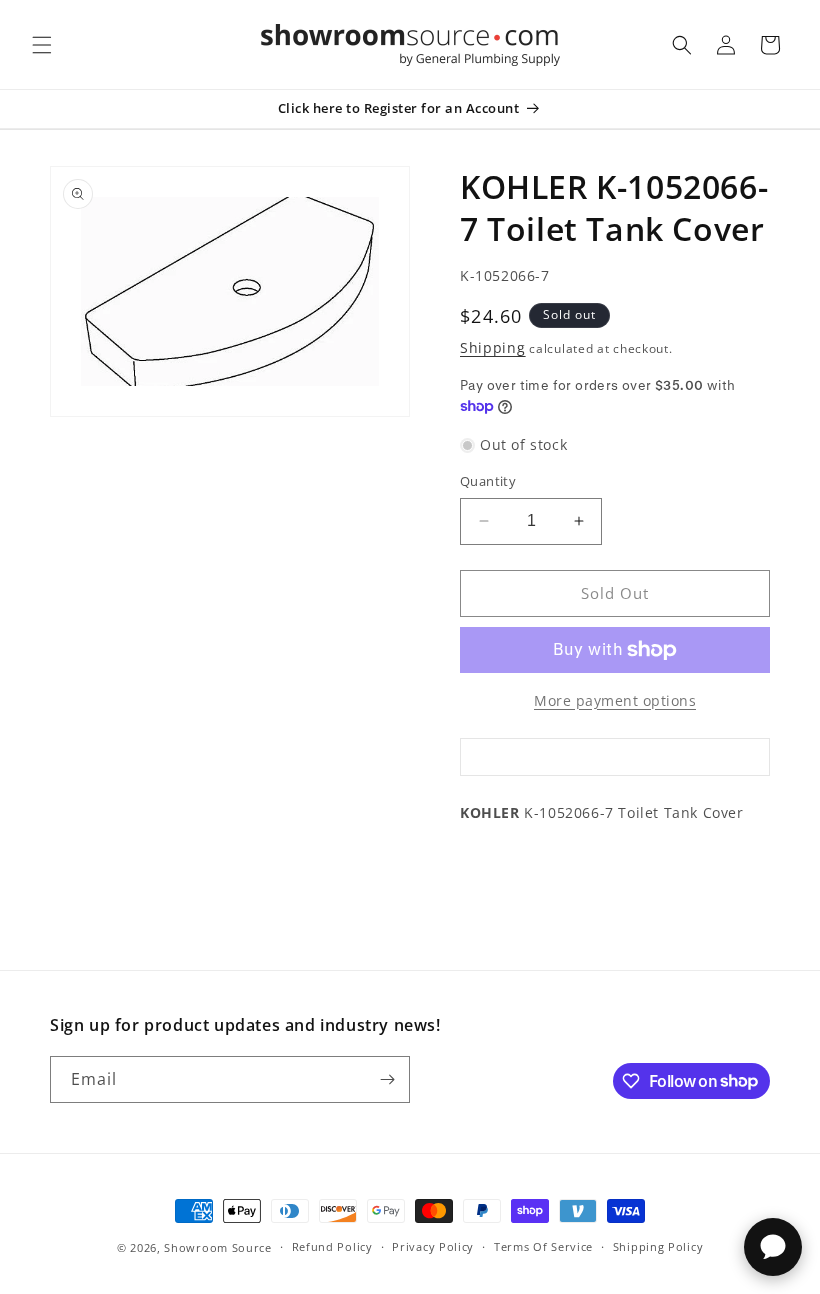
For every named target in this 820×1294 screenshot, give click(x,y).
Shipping (493, 347)
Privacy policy (433, 1246)
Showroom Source (218, 1247)
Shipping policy (658, 1246)
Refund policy (332, 1246)
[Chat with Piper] (773, 1247)
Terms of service (543, 1246)
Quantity (488, 481)
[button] (42, 45)
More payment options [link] (615, 700)
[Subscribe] (387, 1079)
